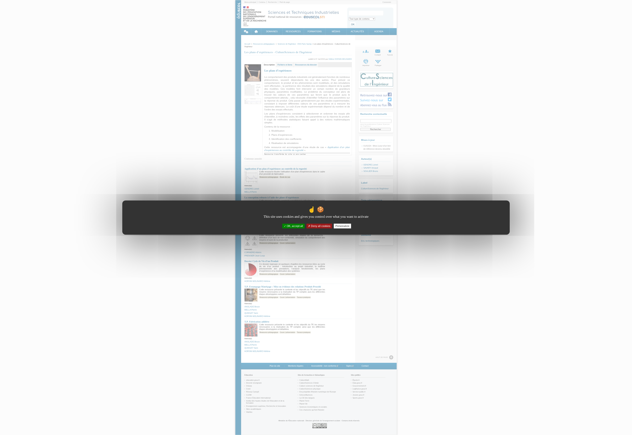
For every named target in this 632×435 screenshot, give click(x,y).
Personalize (342, 225)
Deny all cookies (320, 225)
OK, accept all (294, 225)
